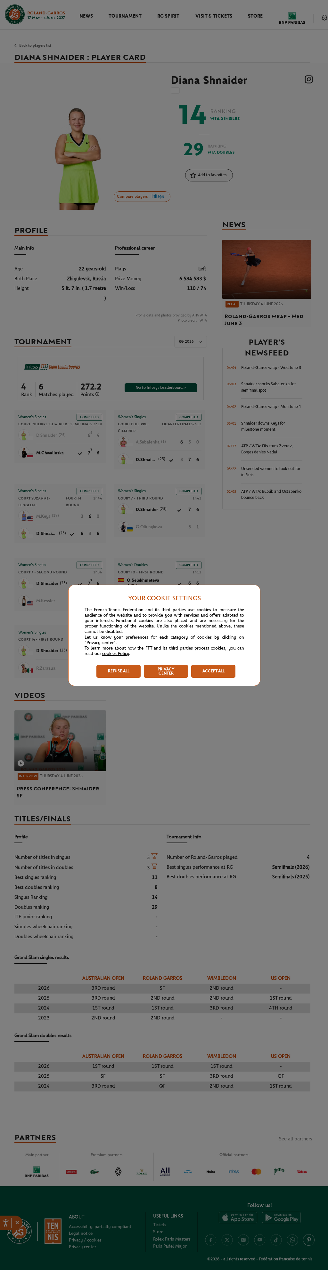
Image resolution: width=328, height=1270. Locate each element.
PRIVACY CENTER (166, 671)
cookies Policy (115, 653)
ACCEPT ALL (213, 671)
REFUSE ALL (118, 671)
